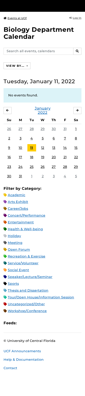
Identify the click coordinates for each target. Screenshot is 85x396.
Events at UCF (17, 18)
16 (9, 157)
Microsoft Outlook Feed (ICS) (31, 323)
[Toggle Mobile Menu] (80, 5)
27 (20, 129)
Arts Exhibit (18, 202)
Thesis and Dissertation (28, 290)
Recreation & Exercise (26, 256)
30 (54, 129)
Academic (16, 195)
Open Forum (19, 249)
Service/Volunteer (23, 263)
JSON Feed (55, 323)
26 (9, 129)
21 (65, 157)
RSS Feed (39, 323)
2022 (42, 112)
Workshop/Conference (27, 311)
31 (65, 129)
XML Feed (47, 323)
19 (42, 157)
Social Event (18, 270)
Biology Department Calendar (39, 33)
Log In (77, 18)
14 (65, 148)
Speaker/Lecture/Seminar (30, 277)
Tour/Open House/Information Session (41, 297)
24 (20, 167)
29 (43, 129)
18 (31, 157)
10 (20, 148)
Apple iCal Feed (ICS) (23, 323)
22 (76, 157)
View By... (16, 65)
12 (42, 148)
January (43, 108)
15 (75, 148)
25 (32, 167)
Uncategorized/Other (26, 304)
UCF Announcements (22, 351)
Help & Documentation (24, 359)
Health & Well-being (25, 229)
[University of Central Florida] (36, 5)
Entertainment (21, 222)
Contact (10, 368)
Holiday (14, 236)
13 (53, 148)
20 (54, 157)
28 (32, 129)
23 (9, 167)
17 (20, 157)
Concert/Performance (26, 215)
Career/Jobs (18, 208)
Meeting (15, 243)
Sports (13, 283)
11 (31, 148)
